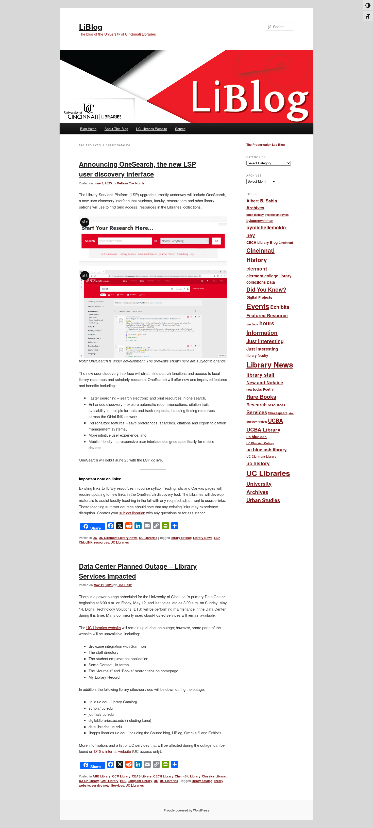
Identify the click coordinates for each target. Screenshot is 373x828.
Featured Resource (267, 315)
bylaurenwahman (259, 220)
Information (262, 332)
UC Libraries (148, 537)
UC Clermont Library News (118, 537)
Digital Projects (259, 297)
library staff (260, 374)
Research (256, 405)
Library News (202, 537)
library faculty (257, 355)
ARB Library (102, 776)
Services (117, 785)
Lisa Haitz (124, 585)
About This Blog (116, 128)
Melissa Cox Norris (130, 183)
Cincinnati (286, 243)
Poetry (268, 389)
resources (101, 542)
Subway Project (256, 421)
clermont (256, 268)
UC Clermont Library (261, 456)
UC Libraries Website (151, 128)
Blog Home (88, 128)
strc (291, 413)
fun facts (252, 324)
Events (257, 306)
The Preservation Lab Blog (265, 144)
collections (256, 282)
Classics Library (214, 776)
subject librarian (132, 512)
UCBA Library (263, 429)
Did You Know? (266, 289)
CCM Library (121, 776)
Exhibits (280, 306)
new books (254, 389)
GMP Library (109, 780)
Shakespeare (277, 413)
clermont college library (269, 276)
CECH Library (163, 776)
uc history (258, 463)
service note (101, 785)
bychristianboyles (277, 215)
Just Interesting (265, 341)
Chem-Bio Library (187, 776)
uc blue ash (256, 436)
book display (255, 215)
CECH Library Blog (262, 242)
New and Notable (264, 382)
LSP (217, 537)
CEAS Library (142, 776)
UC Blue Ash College (260, 443)
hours (266, 323)
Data (271, 282)
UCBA (275, 420)
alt (85, 222)
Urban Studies (263, 500)
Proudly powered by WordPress (186, 810)
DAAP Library (89, 780)
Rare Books (261, 396)
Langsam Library (140, 780)
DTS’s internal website (112, 751)
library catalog (181, 537)
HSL (123, 780)
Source (180, 128)
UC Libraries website (103, 627)
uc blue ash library (266, 449)
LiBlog (90, 26)
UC (95, 537)
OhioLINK (86, 542)
